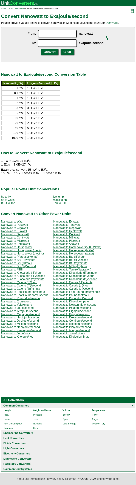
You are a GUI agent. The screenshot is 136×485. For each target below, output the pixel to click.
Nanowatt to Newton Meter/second (75, 304)
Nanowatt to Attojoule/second (71, 330)
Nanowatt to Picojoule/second (72, 327)
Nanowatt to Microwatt (15, 240)
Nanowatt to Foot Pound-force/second (25, 295)
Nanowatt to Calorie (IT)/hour (19, 282)
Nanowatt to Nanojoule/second (20, 327)
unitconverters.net (108, 478)
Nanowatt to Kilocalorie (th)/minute (22, 279)
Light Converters (13, 448)
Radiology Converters (16, 463)
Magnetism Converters (17, 458)
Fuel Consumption (13, 423)
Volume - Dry (98, 423)
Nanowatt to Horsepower (16, 247)
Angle (95, 419)
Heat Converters (13, 438)
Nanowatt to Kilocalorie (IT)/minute (75, 272)
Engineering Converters (18, 432)
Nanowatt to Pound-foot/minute (20, 298)
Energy (66, 414)
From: (32, 33)
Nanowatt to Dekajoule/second (72, 317)
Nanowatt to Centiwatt (15, 237)
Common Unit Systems (17, 468)
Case (35, 428)
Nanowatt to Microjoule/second (72, 323)
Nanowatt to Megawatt (67, 227)
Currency (8, 428)
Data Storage (69, 423)
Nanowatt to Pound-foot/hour (71, 295)
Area (6, 414)
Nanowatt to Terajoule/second (19, 311)
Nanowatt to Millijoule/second (19, 323)
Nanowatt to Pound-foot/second (73, 298)
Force (7, 419)
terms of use (37, 478)
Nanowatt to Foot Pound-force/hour (23, 291)
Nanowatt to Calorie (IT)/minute (72, 282)
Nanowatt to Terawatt (66, 224)
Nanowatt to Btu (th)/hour (16, 263)
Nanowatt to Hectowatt (67, 231)
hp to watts (8, 199)
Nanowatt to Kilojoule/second (71, 314)
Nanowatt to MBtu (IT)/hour (70, 266)
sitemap (71, 478)
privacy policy (55, 478)
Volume (66, 410)
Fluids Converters (14, 443)
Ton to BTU (60, 203)
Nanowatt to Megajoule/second (20, 314)
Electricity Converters (16, 453)
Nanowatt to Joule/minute (69, 333)
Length (7, 410)
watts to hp (60, 199)
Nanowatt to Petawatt (14, 224)
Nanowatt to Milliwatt (66, 237)
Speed (66, 419)
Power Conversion (16, 9)
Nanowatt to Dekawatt (15, 234)
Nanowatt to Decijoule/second (20, 320)
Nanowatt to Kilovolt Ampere (71, 301)
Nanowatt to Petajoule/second (72, 307)
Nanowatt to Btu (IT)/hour (69, 256)
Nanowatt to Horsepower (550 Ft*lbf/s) (77, 247)
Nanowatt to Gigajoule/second (72, 311)
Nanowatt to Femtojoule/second (21, 330)
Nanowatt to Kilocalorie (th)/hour (73, 275)
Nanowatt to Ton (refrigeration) (72, 269)
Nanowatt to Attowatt (66, 243)
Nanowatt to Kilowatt (14, 231)
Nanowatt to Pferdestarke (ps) (19, 256)
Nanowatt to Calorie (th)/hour (71, 285)
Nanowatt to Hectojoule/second (20, 317)
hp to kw (6, 196)
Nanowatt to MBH (12, 269)
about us (22, 478)
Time (35, 419)
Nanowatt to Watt (11, 221)
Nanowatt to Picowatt (66, 240)
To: (34, 43)
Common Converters (16, 405)
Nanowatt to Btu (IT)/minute (18, 259)
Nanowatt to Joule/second (17, 307)
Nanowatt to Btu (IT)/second (70, 259)
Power (95, 414)
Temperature (98, 410)
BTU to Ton (8, 203)
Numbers (37, 423)
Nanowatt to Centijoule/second (72, 320)
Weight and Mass (42, 410)
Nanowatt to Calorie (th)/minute (20, 288)
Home (3, 9)
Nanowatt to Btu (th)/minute (70, 263)
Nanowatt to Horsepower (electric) (22, 253)
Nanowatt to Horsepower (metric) (21, 250)
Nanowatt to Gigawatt (14, 227)
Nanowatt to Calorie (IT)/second (21, 285)
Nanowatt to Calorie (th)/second (73, 288)
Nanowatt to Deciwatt (66, 234)
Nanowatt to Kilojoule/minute (71, 336)
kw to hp (58, 196)
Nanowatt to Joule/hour (15, 333)
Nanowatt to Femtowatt (15, 243)
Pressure (37, 414)
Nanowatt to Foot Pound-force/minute (76, 291)
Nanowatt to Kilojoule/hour (17, 336)
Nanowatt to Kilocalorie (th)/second (75, 279)
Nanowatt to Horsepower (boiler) (73, 250)
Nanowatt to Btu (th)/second (18, 266)
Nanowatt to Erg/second (16, 301)
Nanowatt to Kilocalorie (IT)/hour (21, 272)
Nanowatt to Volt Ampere (16, 304)
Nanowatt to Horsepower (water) (73, 253)
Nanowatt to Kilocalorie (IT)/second (23, 275)
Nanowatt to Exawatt (66, 221)
